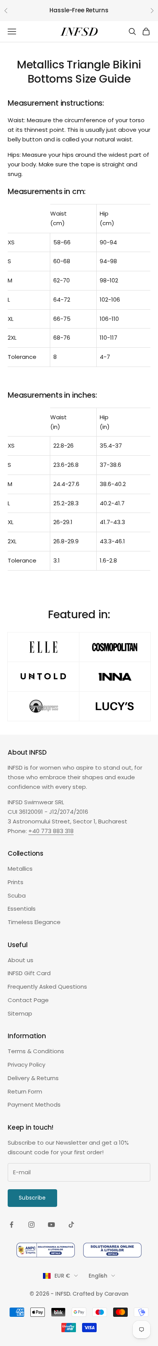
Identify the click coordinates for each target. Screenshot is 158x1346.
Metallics (20, 869)
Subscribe (32, 1198)
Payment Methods (34, 1104)
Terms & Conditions (36, 1051)
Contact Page (28, 1000)
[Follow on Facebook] (11, 1224)
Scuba (17, 895)
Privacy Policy (26, 1065)
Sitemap (20, 1013)
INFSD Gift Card (29, 973)
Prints (15, 882)
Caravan (116, 1294)
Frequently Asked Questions (47, 987)
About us (20, 960)
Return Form (25, 1091)
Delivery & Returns (33, 1078)
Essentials (22, 909)
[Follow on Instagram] (31, 1224)
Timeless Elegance (34, 922)
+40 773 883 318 (51, 831)
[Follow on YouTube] (51, 1224)
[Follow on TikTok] (71, 1224)
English (98, 1276)
